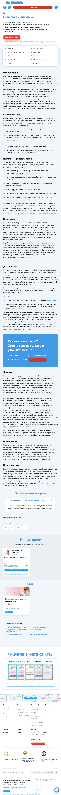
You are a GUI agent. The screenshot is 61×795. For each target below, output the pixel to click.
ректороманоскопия (22, 280)
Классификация (38, 48)
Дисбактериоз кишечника (39, 634)
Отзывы (5, 719)
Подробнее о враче (16, 573)
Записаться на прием (16, 569)
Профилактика (38, 59)
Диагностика (12, 56)
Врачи (9, 63)
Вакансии (5, 710)
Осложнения (12, 59)
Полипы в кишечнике (14, 634)
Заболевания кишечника (39, 627)
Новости (5, 716)
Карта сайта (55, 768)
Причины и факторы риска (16, 52)
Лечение (36, 56)
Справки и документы (51, 708)
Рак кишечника (35, 630)
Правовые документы (36, 725)
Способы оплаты (49, 710)
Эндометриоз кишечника (16, 627)
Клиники (5, 729)
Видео (4, 713)
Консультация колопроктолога (45, 42)
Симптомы (36, 52)
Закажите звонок (37, 360)
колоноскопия (51, 300)
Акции (35, 63)
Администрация (7, 708)
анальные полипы (15, 243)
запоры (30, 190)
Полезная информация (23, 715)
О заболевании (12, 48)
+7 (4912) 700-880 (16, 360)
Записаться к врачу (12, 37)
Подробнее (9, 612)
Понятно (7, 791)
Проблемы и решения (22, 712)
